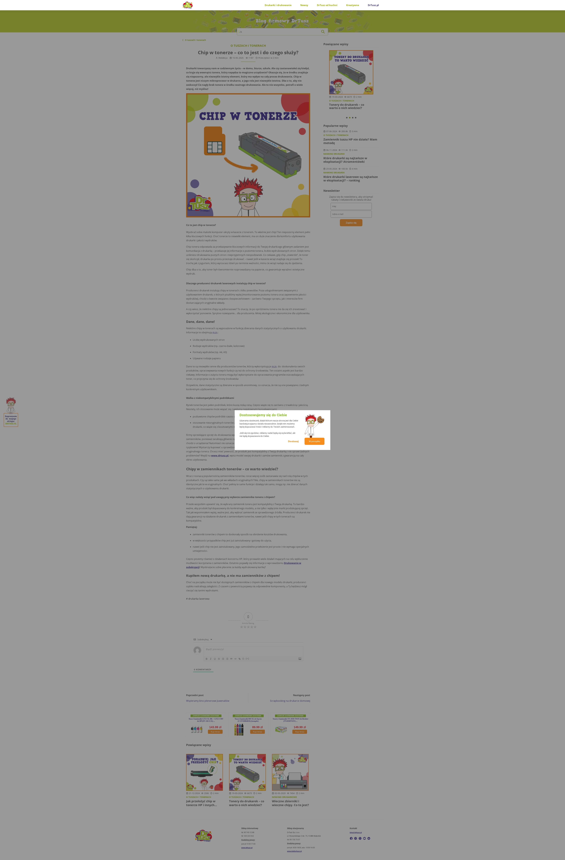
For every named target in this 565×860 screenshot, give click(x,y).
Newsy (304, 5)
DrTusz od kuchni (327, 5)
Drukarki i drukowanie (278, 5)
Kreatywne (352, 5)
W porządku (314, 441)
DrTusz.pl (373, 5)
